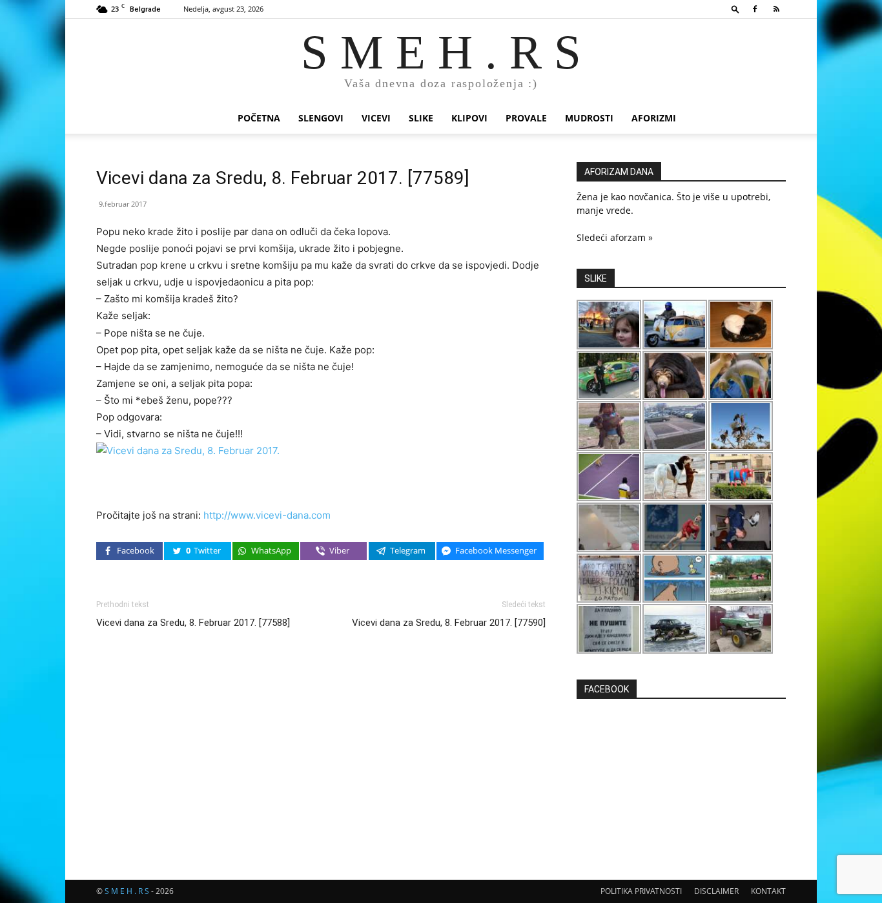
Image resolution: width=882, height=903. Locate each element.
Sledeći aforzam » (615, 237)
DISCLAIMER (716, 891)
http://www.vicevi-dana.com (267, 515)
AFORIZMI (653, 118)
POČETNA (259, 118)
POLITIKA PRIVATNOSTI (641, 891)
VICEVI (376, 118)
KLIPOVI (469, 118)
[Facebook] (754, 9)
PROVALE (526, 118)
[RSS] (776, 9)
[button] (735, 9)
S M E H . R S (127, 891)
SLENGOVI (321, 118)
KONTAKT (768, 891)
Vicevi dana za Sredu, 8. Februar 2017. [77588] (193, 622)
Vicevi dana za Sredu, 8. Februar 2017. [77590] (449, 622)
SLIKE (421, 118)
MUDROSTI (589, 118)
